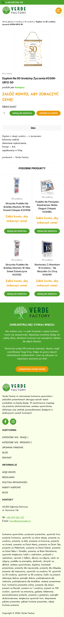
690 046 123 (14, 2)
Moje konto (9, 472)
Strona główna (7, 21)
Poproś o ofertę (48, 113)
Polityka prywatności (14, 482)
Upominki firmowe (12, 447)
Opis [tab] (33, 127)
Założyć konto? (9, 106)
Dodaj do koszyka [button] (17, 231)
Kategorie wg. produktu (16, 442)
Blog (5, 452)
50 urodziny (29, 21)
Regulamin (8, 477)
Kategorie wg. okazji (14, 437)
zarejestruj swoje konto (32, 369)
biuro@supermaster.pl (20, 521)
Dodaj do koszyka (22, 113)
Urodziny (18, 21)
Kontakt (6, 457)
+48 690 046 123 (15, 517)
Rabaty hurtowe (11, 487)
